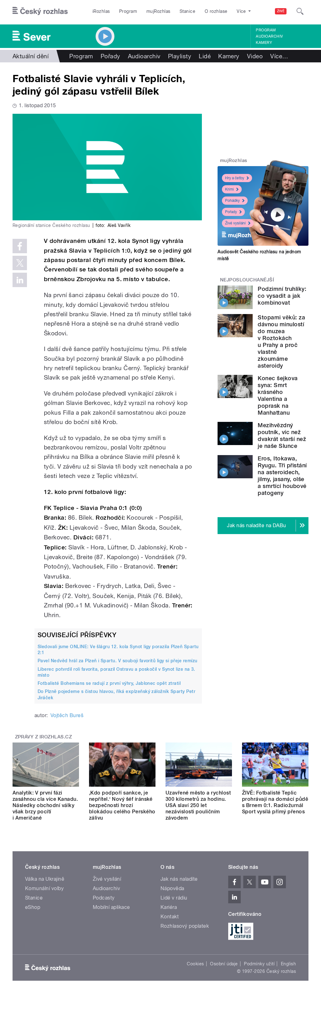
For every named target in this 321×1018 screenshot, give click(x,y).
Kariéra (168, 907)
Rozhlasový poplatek (184, 926)
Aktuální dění (31, 56)
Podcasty (104, 898)
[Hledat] (300, 11)
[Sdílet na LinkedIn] (20, 280)
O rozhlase (216, 11)
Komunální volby (44, 888)
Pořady (110, 56)
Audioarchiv (269, 36)
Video (255, 56)
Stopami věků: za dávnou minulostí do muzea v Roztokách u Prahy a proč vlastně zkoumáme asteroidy (281, 341)
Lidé (205, 56)
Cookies (195, 963)
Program (128, 11)
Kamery (264, 42)
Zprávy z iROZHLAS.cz (43, 737)
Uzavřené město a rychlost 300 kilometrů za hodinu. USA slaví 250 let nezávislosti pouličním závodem (198, 805)
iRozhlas (101, 11)
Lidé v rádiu (173, 898)
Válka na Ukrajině (44, 879)
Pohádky (232, 200)
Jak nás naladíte (179, 879)
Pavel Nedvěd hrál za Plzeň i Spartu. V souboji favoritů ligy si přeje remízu (117, 660)
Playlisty (179, 56)
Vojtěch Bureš (66, 715)
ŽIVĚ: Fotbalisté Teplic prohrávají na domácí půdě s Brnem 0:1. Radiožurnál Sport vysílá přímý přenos (275, 802)
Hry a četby (234, 178)
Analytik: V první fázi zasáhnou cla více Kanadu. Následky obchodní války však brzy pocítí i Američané (45, 805)
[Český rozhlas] (40, 11)
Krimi (229, 189)
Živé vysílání (235, 223)
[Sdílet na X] (20, 263)
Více (279, 56)
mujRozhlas (158, 11)
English (288, 963)
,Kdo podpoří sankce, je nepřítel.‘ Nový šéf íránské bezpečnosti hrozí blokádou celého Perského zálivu (122, 805)
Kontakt (169, 917)
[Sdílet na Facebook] (20, 246)
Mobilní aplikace (111, 907)
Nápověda (172, 888)
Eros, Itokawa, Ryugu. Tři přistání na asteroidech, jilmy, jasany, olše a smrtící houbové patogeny (282, 475)
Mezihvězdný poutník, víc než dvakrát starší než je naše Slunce (282, 435)
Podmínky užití (259, 963)
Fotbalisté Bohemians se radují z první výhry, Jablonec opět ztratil (109, 683)
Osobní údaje (224, 963)
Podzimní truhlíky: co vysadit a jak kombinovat (282, 296)
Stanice (187, 11)
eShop (32, 907)
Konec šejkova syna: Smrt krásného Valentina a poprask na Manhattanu (277, 395)
